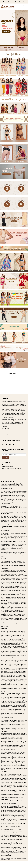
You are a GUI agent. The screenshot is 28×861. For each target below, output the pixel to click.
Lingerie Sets (4, 606)
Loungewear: (4, 805)
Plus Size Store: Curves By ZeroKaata (11, 837)
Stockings (4, 738)
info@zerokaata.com (9, 472)
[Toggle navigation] (25, 6)
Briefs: (2, 665)
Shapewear (4, 575)
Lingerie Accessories (7, 698)
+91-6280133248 (8, 474)
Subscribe (5, 463)
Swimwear (4, 777)
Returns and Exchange (9, 442)
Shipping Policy (7, 440)
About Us (6, 438)
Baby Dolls (4, 634)
